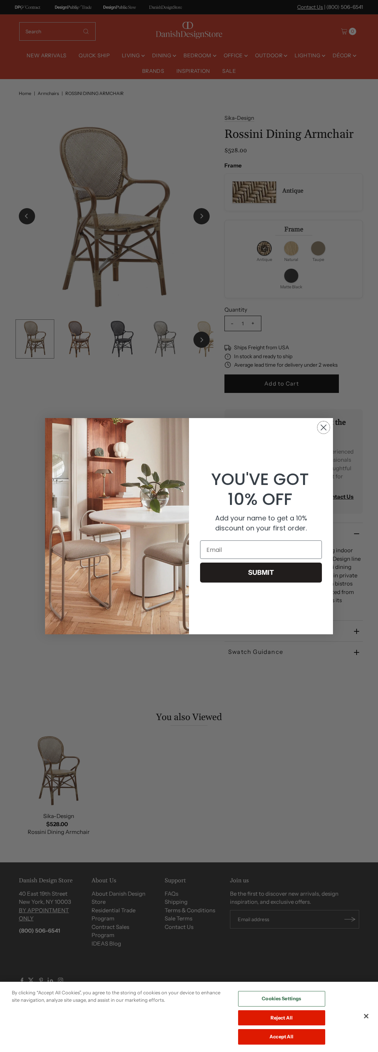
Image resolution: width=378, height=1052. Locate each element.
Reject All (282, 1018)
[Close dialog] (323, 427)
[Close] (366, 1016)
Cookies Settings (281, 998)
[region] (189, 1017)
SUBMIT (261, 573)
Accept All (281, 1036)
